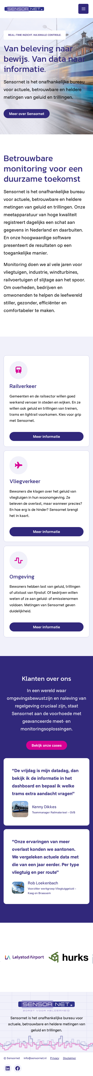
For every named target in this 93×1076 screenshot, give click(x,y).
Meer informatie (46, 436)
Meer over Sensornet (26, 113)
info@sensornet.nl (35, 1058)
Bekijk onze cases (47, 745)
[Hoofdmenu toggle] (83, 9)
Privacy (54, 1058)
